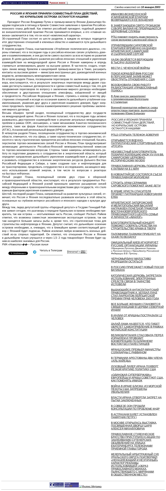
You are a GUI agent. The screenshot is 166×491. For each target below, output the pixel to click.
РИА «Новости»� (13, 244)
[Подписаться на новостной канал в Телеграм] (51, 254)
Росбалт (91, 214)
